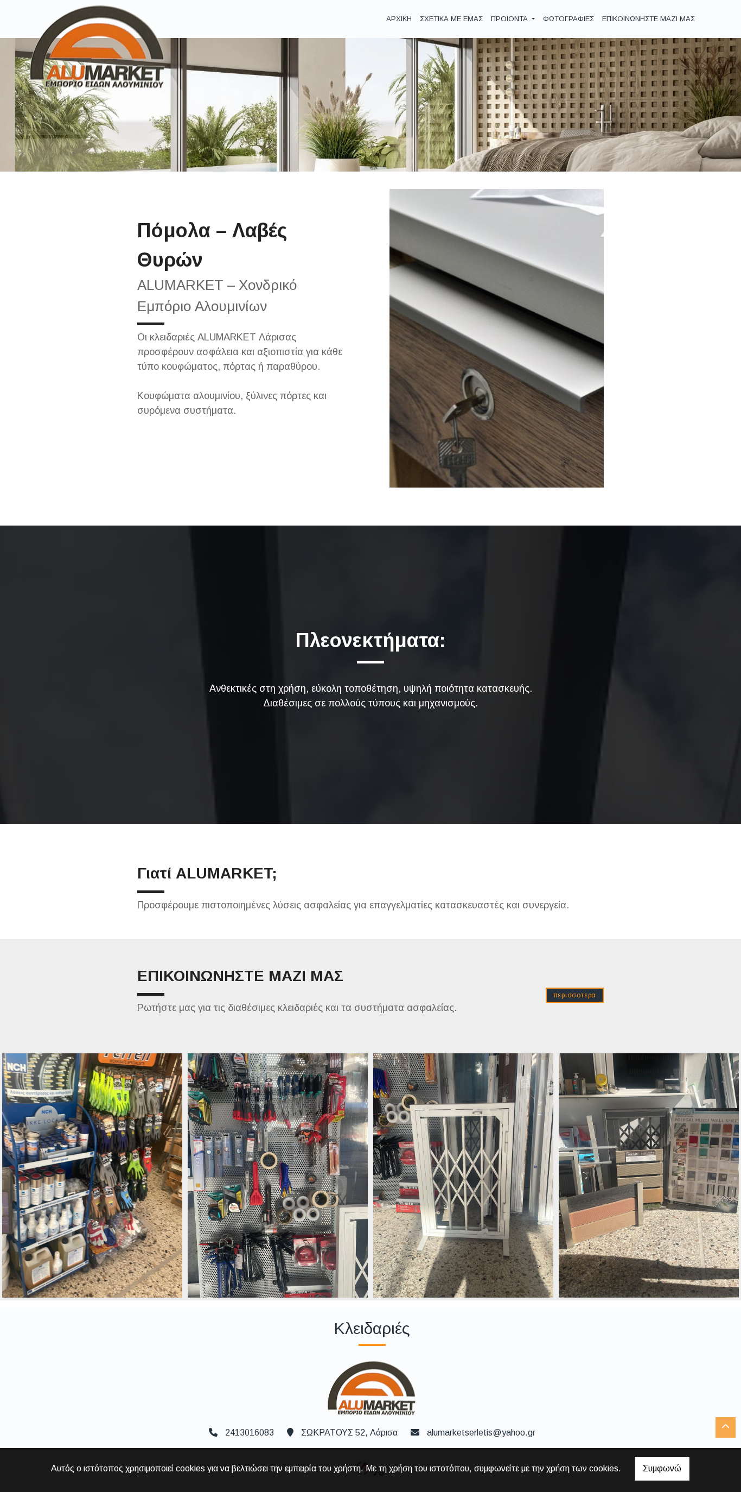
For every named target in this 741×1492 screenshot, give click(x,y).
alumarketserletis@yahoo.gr (481, 1432)
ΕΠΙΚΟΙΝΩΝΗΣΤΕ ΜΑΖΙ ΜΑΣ (648, 19)
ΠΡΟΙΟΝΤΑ (510, 19)
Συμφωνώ (662, 1468)
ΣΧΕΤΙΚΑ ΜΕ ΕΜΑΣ (451, 19)
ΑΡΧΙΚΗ (399, 19)
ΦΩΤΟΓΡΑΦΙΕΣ (568, 19)
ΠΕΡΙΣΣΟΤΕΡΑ (575, 995)
